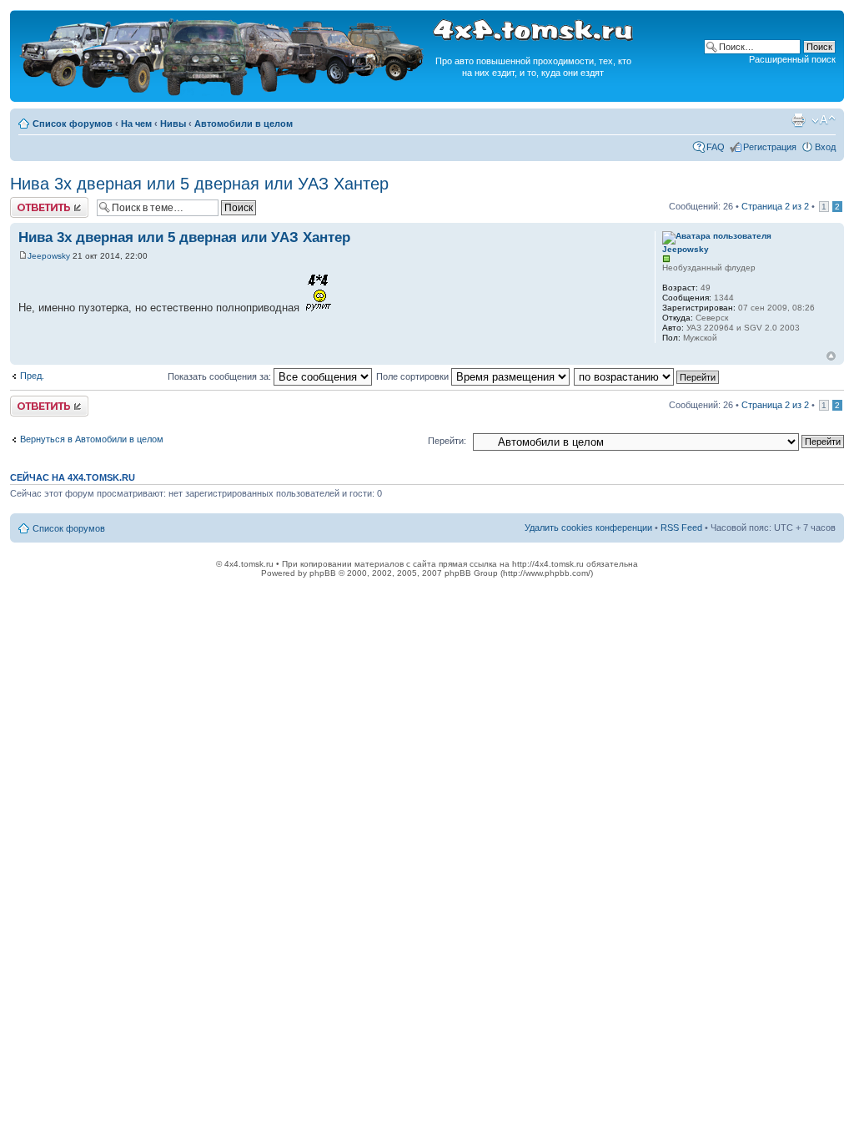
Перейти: (447, 441)
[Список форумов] (223, 93)
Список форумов (73, 124)
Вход (825, 147)
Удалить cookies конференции (588, 528)
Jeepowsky (49, 255)
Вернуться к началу (831, 356)
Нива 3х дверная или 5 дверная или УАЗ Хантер (199, 183)
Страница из (775, 206)
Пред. (32, 376)
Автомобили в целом (243, 124)
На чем (136, 124)
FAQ (715, 147)
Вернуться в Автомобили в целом (91, 439)
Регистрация (769, 147)
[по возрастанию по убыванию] (647, 376)
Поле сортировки (413, 376)
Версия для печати (798, 120)
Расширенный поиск (792, 59)
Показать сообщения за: (221, 376)
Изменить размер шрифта (823, 120)
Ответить (30, 202)
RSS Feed (681, 528)
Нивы (173, 124)
